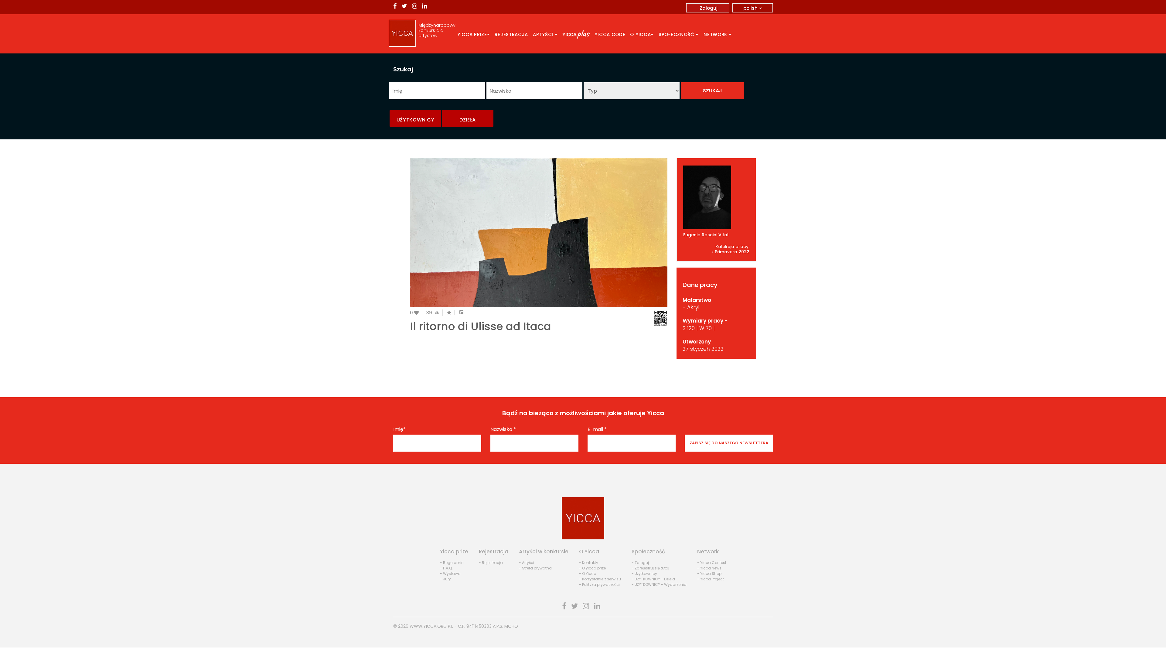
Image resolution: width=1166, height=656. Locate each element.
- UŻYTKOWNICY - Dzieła (653, 579)
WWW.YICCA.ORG (428, 626)
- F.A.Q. (446, 568)
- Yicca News (709, 568)
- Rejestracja (491, 562)
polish (751, 8)
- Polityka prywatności (599, 584)
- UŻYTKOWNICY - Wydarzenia (659, 584)
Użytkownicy (416, 119)
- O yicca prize (592, 568)
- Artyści (526, 562)
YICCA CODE (610, 34)
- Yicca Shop (709, 573)
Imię (399, 429)
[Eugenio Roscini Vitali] (716, 197)
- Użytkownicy (644, 573)
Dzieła (467, 119)
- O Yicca (587, 573)
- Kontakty (588, 562)
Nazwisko (503, 429)
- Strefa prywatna (535, 568)
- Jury (445, 579)
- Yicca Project (710, 579)
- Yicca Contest (711, 562)
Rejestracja (511, 34)
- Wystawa (450, 573)
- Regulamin (452, 562)
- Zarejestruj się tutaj (650, 568)
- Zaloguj (640, 562)
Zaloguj (709, 8)
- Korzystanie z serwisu (600, 579)
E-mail (597, 429)
